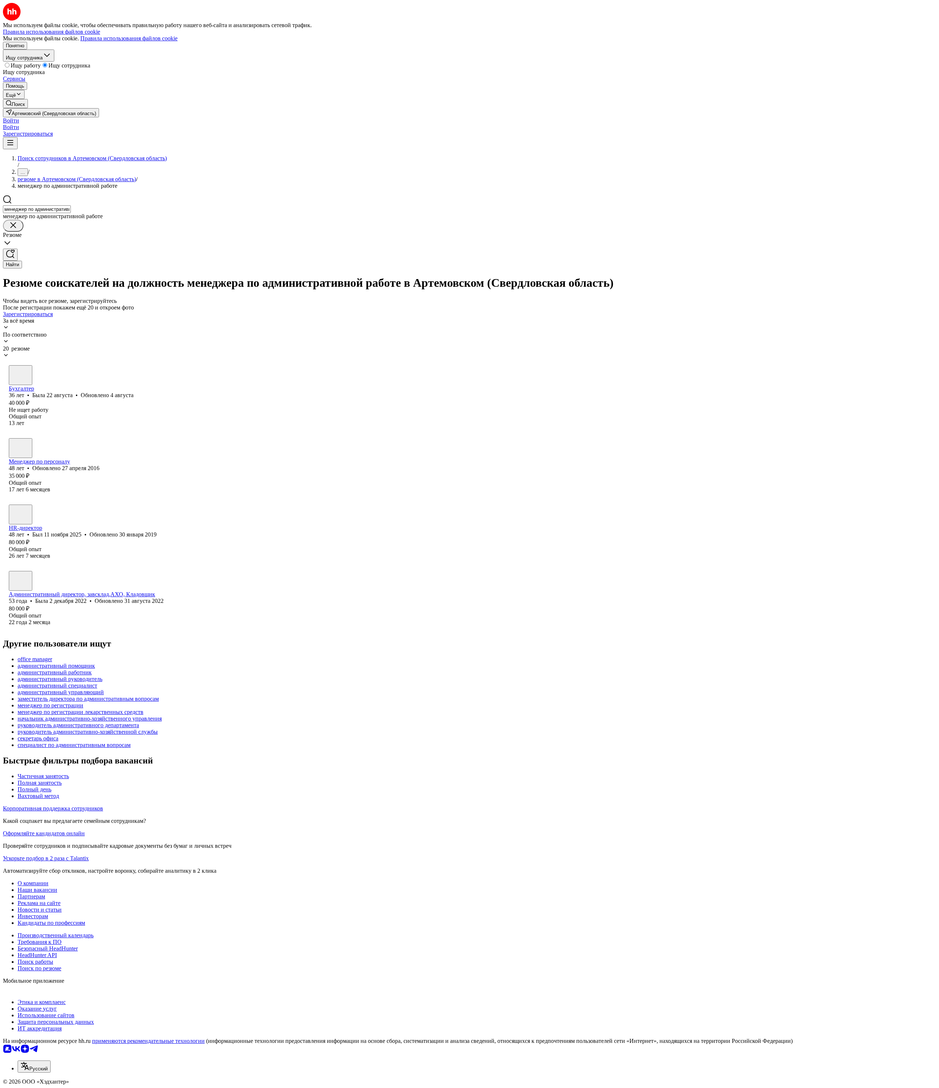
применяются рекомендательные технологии (148, 1041)
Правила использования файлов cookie (129, 38)
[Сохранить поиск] (10, 255)
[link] (15, 103)
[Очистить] (13, 226)
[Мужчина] (20, 514)
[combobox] (37, 209)
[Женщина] (20, 375)
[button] (11, 120)
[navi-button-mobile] (10, 143)
